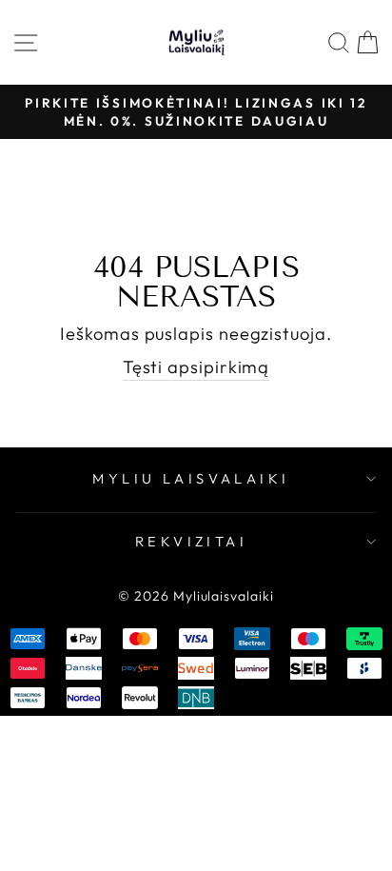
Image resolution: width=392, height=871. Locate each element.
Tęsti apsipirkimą (196, 367)
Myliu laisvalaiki (190, 478)
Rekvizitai (191, 541)
